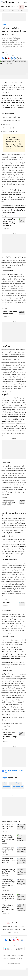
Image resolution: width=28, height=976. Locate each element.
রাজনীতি (13, 6)
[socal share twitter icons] (6, 59)
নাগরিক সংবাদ (6, 926)
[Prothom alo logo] (14, 923)
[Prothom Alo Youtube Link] (19, 940)
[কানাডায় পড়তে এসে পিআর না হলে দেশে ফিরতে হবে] (21, 828)
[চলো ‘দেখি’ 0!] (22, 604)
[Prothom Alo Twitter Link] (11, 940)
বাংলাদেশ (8, 6)
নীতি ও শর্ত (5, 958)
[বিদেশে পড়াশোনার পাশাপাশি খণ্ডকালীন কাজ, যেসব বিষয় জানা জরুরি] (21, 840)
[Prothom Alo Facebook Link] (7, 940)
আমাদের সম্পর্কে (6, 955)
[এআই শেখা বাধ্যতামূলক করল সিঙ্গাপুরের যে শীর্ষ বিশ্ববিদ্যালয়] (21, 872)
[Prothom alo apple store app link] (19, 949)
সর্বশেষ (3, 6)
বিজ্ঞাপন (14, 955)
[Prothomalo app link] (8, 949)
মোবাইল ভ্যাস (15, 932)
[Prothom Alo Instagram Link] (15, 940)
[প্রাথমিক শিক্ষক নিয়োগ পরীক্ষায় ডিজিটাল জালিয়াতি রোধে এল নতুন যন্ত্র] (22, 734)
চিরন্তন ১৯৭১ (17, 929)
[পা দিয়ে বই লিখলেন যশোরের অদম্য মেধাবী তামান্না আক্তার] (22, 502)
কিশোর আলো (14, 926)
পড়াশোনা (4, 24)
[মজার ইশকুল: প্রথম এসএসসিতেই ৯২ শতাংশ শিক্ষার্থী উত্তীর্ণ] (21, 862)
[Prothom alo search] (18, 2)
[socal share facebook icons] (3, 59)
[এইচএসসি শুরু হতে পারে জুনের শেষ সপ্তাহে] (22, 313)
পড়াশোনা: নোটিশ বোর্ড (15, 783)
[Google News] (22, 940)
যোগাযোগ (12, 958)
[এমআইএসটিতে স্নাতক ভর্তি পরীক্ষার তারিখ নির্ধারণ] (21, 851)
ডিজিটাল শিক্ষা (6, 787)
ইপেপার (23, 929)
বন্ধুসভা (11, 929)
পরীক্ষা (4, 783)
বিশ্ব (17, 6)
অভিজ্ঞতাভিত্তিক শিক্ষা (18, 787)
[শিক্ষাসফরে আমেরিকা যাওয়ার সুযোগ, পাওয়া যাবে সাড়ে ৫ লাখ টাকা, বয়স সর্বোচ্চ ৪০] (22, 220)
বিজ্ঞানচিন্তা (21, 926)
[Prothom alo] (7, 2)
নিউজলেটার (19, 958)
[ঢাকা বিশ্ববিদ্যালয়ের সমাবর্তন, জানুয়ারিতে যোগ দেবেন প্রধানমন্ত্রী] (21, 898)
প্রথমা (9, 932)
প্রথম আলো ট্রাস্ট (5, 929)
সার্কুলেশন (20, 955)
